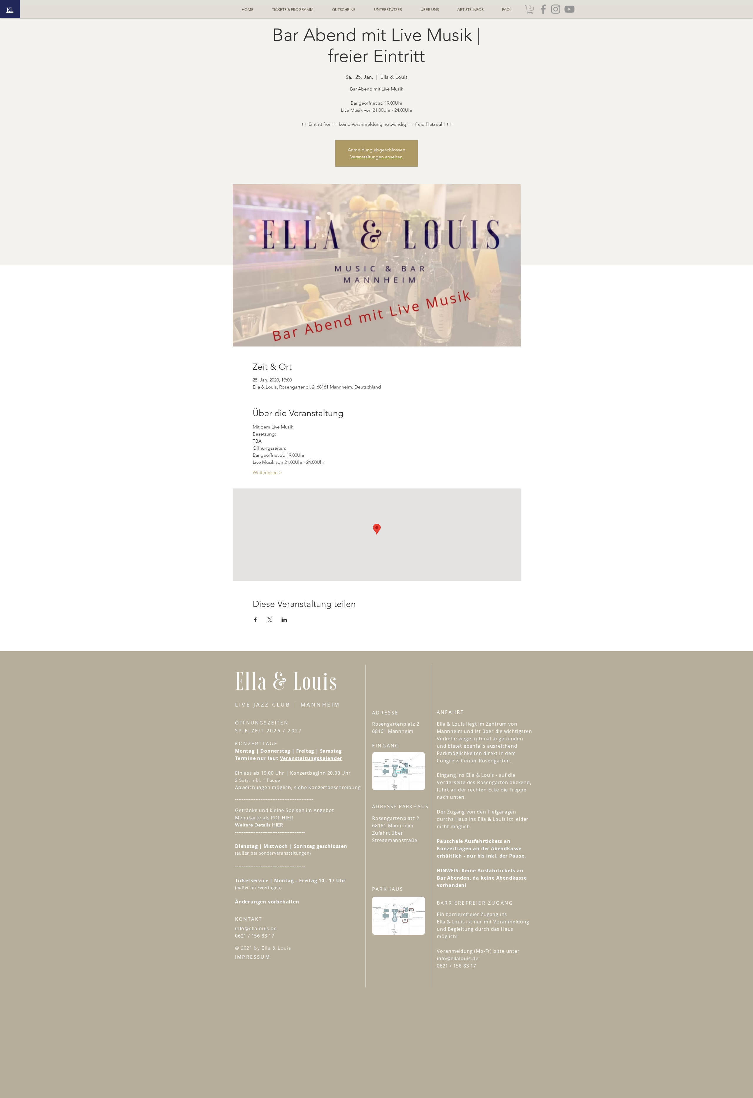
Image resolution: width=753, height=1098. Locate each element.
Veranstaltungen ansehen (376, 157)
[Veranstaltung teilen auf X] (270, 619)
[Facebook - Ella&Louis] (543, 9)
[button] (530, 9)
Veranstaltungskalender (311, 758)
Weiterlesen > (267, 472)
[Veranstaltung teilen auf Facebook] (255, 619)
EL (10, 9)
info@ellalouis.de (256, 928)
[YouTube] (569, 9)
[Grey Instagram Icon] (555, 9)
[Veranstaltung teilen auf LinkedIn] (284, 619)
